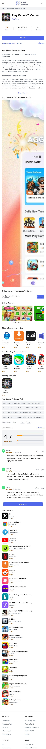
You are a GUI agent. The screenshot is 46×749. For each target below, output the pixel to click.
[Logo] (22, 3)
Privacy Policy (29, 744)
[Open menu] (3, 3)
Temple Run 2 (29, 724)
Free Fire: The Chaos (32, 727)
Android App (6, 748)
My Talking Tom (30, 721)
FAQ (3, 744)
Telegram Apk (6, 731)
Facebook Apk (7, 724)
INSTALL (23, 38)
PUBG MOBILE (29, 731)
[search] (42, 3)
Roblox (27, 734)
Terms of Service (30, 748)
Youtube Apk (6, 734)
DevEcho (15, 19)
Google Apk (6, 721)
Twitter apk (6, 727)
